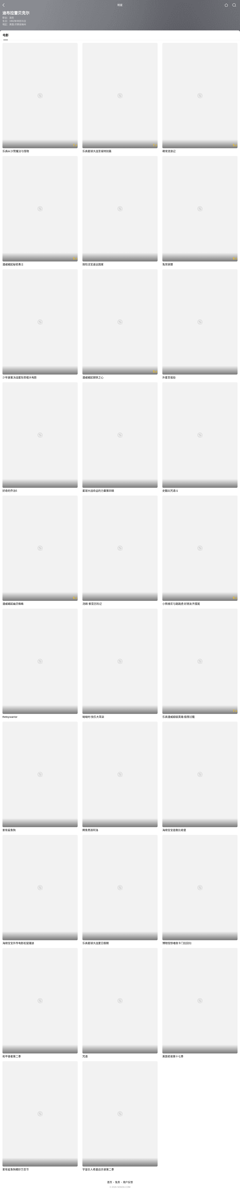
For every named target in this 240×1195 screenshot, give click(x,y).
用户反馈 (128, 1182)
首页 (109, 1182)
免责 (117, 1182)
